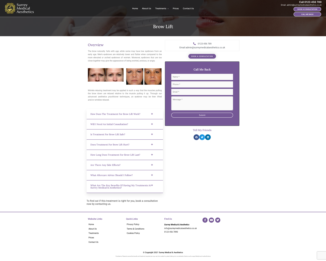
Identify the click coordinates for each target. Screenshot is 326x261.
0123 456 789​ (313, 2)
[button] (125, 116)
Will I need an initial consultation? (113, 128)
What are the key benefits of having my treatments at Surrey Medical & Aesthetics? (119, 196)
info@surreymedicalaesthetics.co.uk (180, 238)
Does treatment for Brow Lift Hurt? (114, 149)
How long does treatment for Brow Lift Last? (117, 161)
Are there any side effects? (108, 173)
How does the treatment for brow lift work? (116, 116)
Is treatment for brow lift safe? (112, 138)
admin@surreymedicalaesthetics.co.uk (304, 5)
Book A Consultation (307, 9)
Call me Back (307, 14)
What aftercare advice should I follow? (116, 184)
